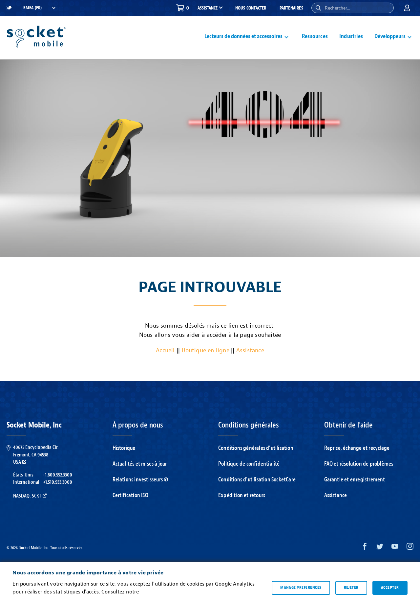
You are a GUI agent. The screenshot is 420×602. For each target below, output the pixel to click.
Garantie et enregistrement (354, 479)
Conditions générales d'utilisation (255, 448)
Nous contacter (250, 8)
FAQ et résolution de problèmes (358, 464)
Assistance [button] (208, 8)
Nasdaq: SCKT (27, 496)
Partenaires (291, 8)
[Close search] (386, 8)
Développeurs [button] (390, 36)
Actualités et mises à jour (140, 464)
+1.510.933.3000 (57, 482)
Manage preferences (300, 587)
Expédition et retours (241, 495)
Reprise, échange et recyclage (357, 448)
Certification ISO (130, 495)
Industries (351, 36)
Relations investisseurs (138, 479)
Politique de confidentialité (249, 464)
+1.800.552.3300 (57, 475)
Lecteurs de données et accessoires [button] (243, 36)
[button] (318, 8)
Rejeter (351, 587)
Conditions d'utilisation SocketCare (257, 479)
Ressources (315, 36)
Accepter (390, 587)
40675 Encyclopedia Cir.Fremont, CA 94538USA (35, 454)
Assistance (250, 350)
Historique (124, 448)
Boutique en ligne (205, 350)
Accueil (165, 350)
